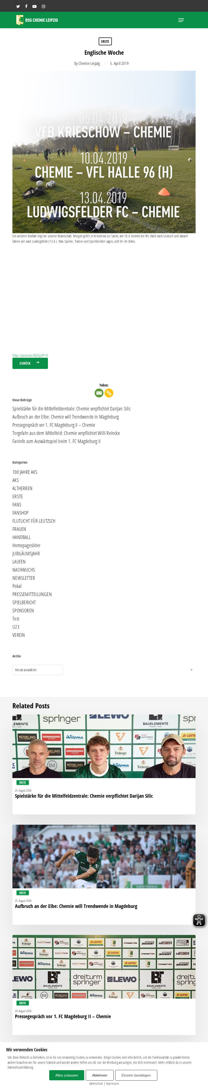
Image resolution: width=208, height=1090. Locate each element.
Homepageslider (26, 545)
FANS (16, 505)
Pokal (17, 586)
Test (15, 619)
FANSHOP (20, 513)
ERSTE (105, 41)
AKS (15, 480)
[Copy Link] (109, 393)
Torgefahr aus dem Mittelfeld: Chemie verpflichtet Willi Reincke (66, 433)
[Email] (99, 393)
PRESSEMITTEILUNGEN (32, 594)
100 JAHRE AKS (24, 472)
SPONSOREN (23, 611)
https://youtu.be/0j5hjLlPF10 (30, 355)
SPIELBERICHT (24, 602)
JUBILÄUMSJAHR (26, 553)
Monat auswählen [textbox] (26, 669)
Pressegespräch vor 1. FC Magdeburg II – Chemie (53, 425)
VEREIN (18, 635)
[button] (181, 20)
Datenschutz (96, 1083)
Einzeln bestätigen (136, 1075)
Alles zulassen (66, 1075)
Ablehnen (99, 1075)
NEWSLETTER (23, 578)
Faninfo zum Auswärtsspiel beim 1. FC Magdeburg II (56, 441)
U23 (15, 627)
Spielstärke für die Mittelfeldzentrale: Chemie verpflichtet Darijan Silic (71, 409)
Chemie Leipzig (89, 63)
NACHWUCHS (23, 570)
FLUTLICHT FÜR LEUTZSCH (33, 521)
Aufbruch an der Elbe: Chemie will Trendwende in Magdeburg (65, 417)
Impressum (112, 1083)
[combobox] (37, 670)
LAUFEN (19, 562)
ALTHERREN (22, 488)
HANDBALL (21, 537)
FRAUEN (19, 529)
